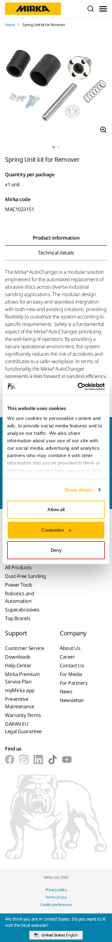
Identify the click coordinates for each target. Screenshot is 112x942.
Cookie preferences (56, 904)
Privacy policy (56, 889)
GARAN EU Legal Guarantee (23, 727)
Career (67, 656)
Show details (78, 489)
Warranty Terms (23, 715)
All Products (18, 567)
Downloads (17, 656)
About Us (70, 648)
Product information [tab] (56, 237)
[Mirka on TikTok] (52, 759)
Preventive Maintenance (19, 703)
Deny (56, 550)
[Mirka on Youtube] (67, 759)
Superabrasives (22, 609)
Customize (52, 529)
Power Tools (18, 584)
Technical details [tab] (56, 252)
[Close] (104, 919)
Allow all (56, 509)
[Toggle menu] (103, 8)
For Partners (73, 682)
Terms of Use (56, 897)
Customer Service (24, 648)
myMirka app (20, 690)
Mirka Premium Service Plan (22, 678)
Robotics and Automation (19, 597)
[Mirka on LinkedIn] (38, 759)
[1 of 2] (53, 147)
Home (10, 24)
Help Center (18, 665)
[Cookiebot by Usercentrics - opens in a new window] (79, 386)
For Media (71, 674)
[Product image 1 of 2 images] (56, 86)
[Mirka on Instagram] (24, 759)
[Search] (90, 8)
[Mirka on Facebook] (9, 759)
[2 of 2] (58, 147)
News (66, 691)
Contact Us (72, 665)
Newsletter (72, 700)
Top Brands (17, 618)
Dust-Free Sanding (25, 576)
